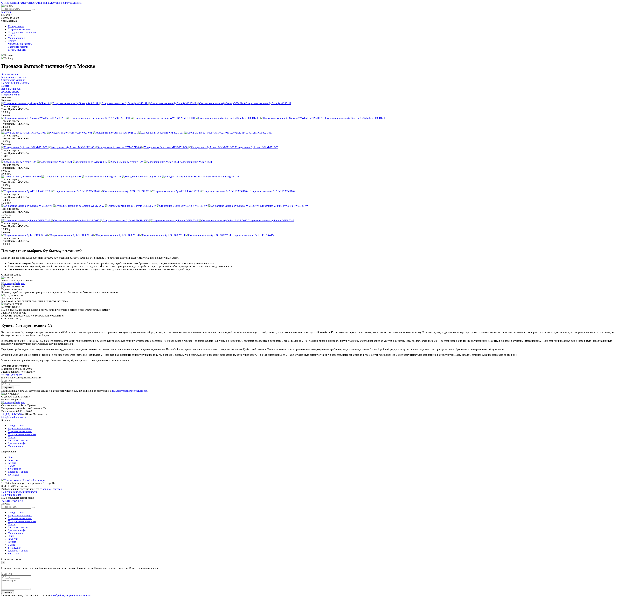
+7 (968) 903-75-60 (11, 374)
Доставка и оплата (60, 2)
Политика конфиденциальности (19, 491)
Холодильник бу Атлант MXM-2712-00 (256, 147)
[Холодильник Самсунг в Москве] (101, 176)
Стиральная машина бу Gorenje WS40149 (268, 103)
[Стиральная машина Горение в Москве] (123, 103)
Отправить (8, 387)
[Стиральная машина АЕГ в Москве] (125, 191)
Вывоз (32, 2)
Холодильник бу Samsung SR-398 (220, 176)
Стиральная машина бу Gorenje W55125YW (284, 205)
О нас (4, 2)
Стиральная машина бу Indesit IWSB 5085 (271, 220)
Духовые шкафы (17, 49)
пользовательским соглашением (129, 390)
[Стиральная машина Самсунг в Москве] (163, 118)
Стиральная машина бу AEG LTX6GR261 (273, 191)
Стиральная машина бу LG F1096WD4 (253, 235)
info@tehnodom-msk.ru (13, 417)
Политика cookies (11, 494)
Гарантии (14, 2)
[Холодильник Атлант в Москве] (115, 132)
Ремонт (24, 2)
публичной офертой (51, 489)
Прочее (12, 41)
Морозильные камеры (20, 43)
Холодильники (16, 26)
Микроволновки (17, 38)
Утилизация (43, 2)
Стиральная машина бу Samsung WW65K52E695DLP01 (356, 118)
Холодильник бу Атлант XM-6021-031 (251, 132)
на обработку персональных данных (71, 595)
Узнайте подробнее (12, 500)
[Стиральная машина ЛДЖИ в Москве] (116, 235)
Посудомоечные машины (22, 32)
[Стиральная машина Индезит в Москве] (124, 220)
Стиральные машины (20, 29)
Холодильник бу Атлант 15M (196, 162)
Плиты (11, 35)
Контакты (76, 2)
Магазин (6, 12)
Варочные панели (18, 46)
